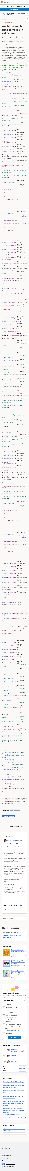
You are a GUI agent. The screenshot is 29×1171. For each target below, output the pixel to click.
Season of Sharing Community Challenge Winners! (18, 951)
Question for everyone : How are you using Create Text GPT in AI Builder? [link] (13, 1103)
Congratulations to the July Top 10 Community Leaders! (18, 972)
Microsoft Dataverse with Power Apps (14, 1027)
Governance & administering (13, 1024)
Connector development (11, 1010)
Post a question (14, 9)
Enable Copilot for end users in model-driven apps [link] (13, 1097)
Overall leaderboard (22, 1067)
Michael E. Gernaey (12, 840)
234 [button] (18, 1061)
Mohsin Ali (14, 1062)
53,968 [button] (20, 840)
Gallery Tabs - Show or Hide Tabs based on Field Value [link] (13, 1086)
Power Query (8, 1033)
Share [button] (19, 37)
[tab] (14, 827)
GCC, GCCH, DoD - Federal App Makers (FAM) (13, 1018)
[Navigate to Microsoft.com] (5, 2)
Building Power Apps (15, 810)
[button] (27, 6)
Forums (17, 13)
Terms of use (5, 1158)
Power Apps (22, 13)
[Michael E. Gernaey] (5, 840)
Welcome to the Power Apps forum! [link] (14, 1118)
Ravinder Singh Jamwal (20, 41)
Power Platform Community (15, 6)
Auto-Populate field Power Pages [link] (13, 1082)
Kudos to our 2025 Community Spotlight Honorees (18, 962)
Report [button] (25, 37)
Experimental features (11, 1015)
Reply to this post (9, 816)
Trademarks (5, 1161)
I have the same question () (10, 821)
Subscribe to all (14, 1037)
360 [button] (19, 1049)
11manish (13, 1055)
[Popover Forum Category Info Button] (4, 998)
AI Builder (8, 1004)
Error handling (9, 1012)
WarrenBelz (14, 1049)
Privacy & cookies (6, 1155)
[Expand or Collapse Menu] (2, 6)
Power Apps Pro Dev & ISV (12, 1030)
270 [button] (18, 1055)
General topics (9, 1021)
